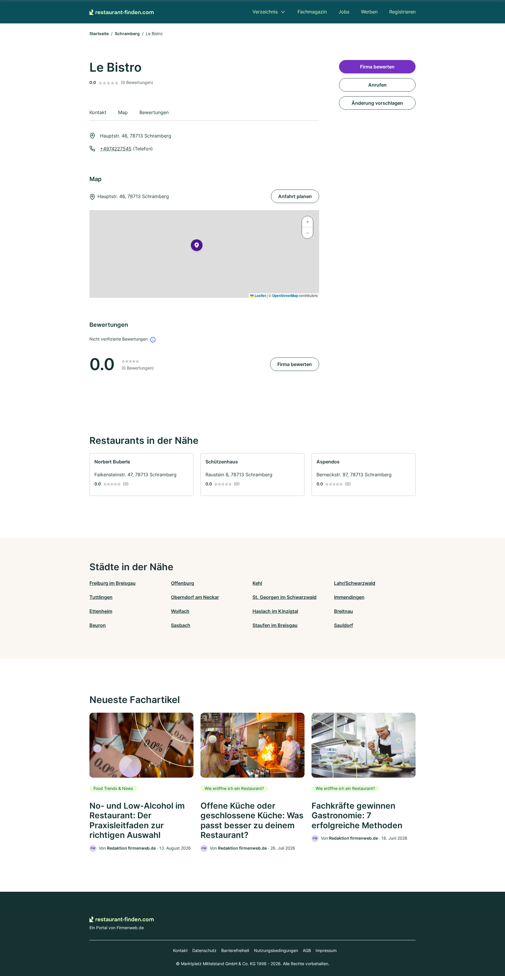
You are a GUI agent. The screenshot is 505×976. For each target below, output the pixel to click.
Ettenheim (100, 611)
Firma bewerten (294, 364)
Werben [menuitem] (369, 12)
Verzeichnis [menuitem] (265, 12)
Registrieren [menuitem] (402, 12)
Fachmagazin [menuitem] (312, 12)
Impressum (326, 950)
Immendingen (349, 597)
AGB (307, 950)
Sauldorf (343, 625)
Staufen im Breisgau (275, 625)
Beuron (97, 625)
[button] (196, 246)
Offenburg (182, 583)
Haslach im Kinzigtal (275, 611)
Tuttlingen (101, 597)
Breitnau (343, 611)
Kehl (257, 583)
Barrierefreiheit (235, 950)
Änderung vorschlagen (377, 103)
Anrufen (377, 85)
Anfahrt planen (295, 196)
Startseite (99, 33)
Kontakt (180, 950)
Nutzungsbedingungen (276, 950)
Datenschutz (204, 950)
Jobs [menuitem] (343, 12)
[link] (141, 474)
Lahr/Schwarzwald (354, 583)
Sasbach (180, 625)
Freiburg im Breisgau (112, 583)
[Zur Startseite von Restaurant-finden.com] (121, 11)
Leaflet (260, 295)
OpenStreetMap (285, 295)
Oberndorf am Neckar (195, 597)
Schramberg (127, 33)
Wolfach (180, 611)
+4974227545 (116, 149)
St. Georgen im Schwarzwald (284, 597)
